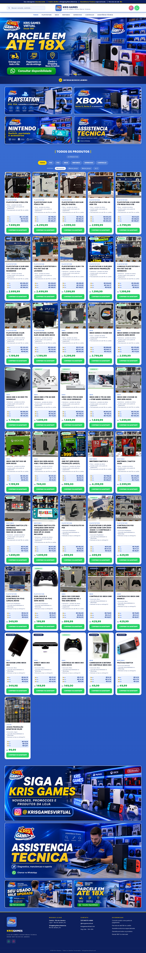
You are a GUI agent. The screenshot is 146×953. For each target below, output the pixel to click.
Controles (89, 15)
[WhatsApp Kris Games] (137, 8)
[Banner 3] (75, 74)
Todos (35, 15)
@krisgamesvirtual (87, 923)
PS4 (58, 163)
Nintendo (66, 15)
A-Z (96, 168)
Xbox (57, 15)
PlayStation (46, 15)
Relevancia (60, 168)
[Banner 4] (80, 74)
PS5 (50, 163)
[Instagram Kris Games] (131, 8)
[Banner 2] (71, 74)
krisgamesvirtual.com (88, 926)
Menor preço (73, 168)
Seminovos (77, 15)
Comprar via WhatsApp (17, 230)
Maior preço (86, 168)
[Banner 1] (66, 74)
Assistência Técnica (105, 15)
